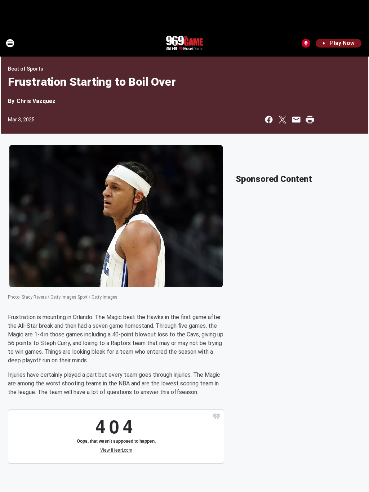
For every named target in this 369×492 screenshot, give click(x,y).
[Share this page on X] (282, 120)
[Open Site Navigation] (10, 43)
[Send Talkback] (306, 43)
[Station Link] (184, 43)
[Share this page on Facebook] (269, 120)
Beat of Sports (25, 69)
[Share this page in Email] (296, 120)
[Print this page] (310, 120)
